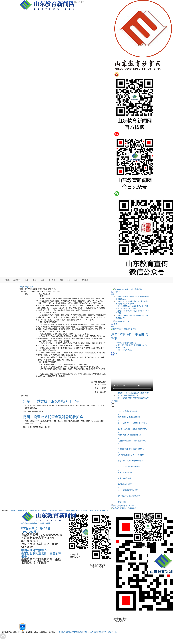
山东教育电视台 (102, 510)
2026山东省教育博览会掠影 (126, 342)
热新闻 (115, 401)
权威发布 (16, 280)
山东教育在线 (91, 510)
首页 (21, 286)
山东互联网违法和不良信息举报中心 (103, 632)
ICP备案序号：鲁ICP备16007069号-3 (35, 529)
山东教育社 (59, 510)
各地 (75, 280)
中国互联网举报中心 (34, 550)
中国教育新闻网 (21, 510)
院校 (26, 280)
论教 (42, 280)
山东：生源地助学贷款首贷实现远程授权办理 (132, 397)
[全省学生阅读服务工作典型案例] (123, 508)
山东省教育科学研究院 (72, 510)
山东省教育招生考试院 (46, 510)
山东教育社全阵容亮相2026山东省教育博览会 (132, 393)
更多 (113, 294)
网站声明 (33, 523)
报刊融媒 (85, 280)
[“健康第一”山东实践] (121, 321)
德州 (31, 286)
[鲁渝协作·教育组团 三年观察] (122, 505)
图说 (61, 280)
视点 (68, 280)
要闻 (7, 280)
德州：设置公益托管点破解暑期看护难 (53, 416)
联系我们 (48, 523)
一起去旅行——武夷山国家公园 (127, 395)
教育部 (12, 510)
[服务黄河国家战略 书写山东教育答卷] (127, 289)
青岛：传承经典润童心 (124, 350)
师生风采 (52, 280)
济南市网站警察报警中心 (81, 632)
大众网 (83, 510)
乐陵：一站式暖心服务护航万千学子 (51, 401)
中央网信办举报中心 (64, 632)
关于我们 (41, 523)
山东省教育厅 (33, 510)
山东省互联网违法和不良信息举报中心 (41, 554)
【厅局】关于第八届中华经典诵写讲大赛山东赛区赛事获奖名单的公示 (132, 302)
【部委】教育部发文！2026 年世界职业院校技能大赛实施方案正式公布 (132, 307)
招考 (34, 280)
